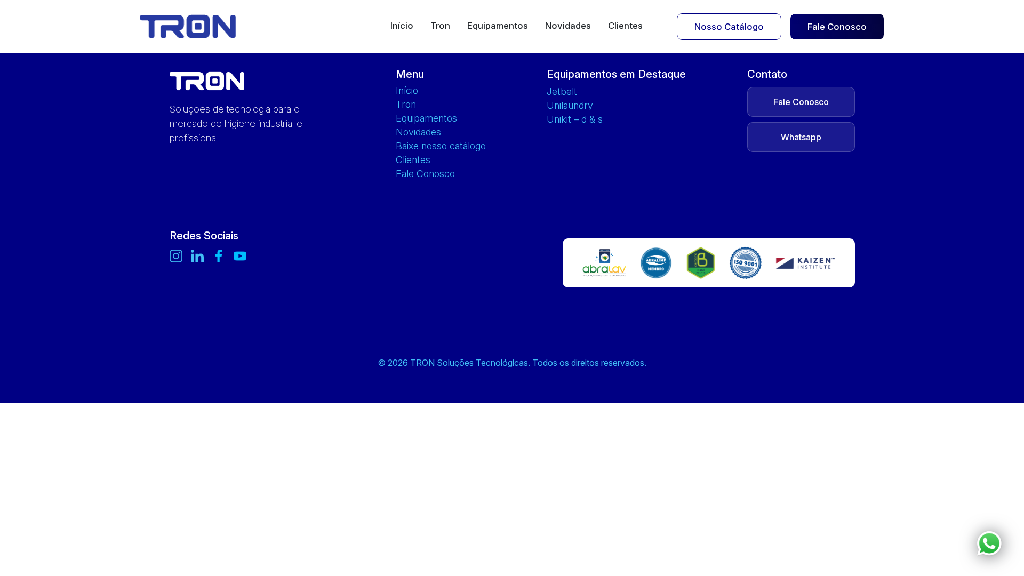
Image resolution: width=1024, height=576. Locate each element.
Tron (440, 26)
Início (401, 26)
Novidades (568, 26)
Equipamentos (497, 26)
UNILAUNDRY (570, 105)
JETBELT (562, 92)
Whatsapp (801, 137)
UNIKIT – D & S (575, 119)
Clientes (625, 26)
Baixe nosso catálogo (441, 146)
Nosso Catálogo (729, 26)
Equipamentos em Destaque (616, 74)
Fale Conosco (837, 26)
